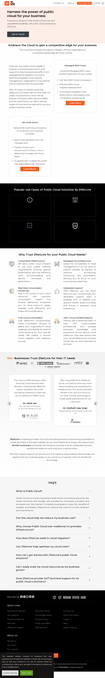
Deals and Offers (43, 623)
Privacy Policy (41, 619)
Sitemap (11, 623)
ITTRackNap (62, 667)
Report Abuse (70, 627)
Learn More (75, 103)
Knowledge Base (43, 615)
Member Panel (42, 611)
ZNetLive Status (71, 615)
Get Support (13, 615)
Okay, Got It (26, 673)
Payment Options (15, 619)
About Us (11, 641)
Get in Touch (18, 34)
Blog (65, 623)
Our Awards (12, 649)
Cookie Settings (10, 673)
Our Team (11, 645)
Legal (66, 619)
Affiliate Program (15, 627)
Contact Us (58, 3)
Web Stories (41, 627)
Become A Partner (16, 611)
